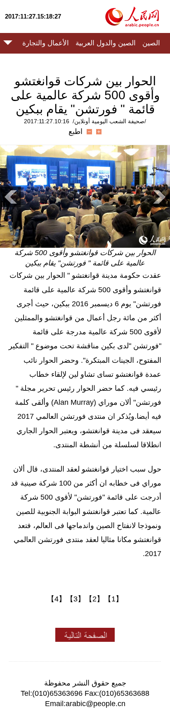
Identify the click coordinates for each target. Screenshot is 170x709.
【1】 (113, 599)
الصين (151, 43)
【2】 (94, 599)
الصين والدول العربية (106, 43)
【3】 (75, 599)
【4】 (56, 599)
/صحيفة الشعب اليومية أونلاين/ (109, 121)
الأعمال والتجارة (45, 43)
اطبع (75, 131)
